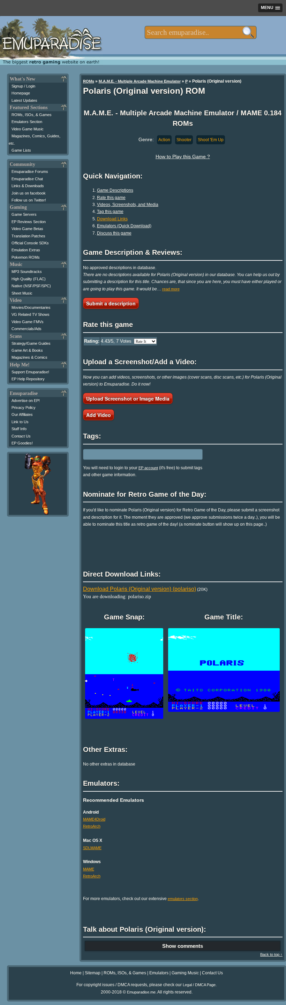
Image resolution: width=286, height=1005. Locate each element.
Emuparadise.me (141, 992)
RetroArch (91, 826)
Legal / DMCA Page (199, 985)
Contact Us (21, 436)
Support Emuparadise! (30, 372)
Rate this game (111, 197)
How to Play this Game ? (183, 156)
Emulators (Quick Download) (124, 225)
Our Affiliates (22, 414)
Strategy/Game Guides (31, 343)
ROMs (88, 81)
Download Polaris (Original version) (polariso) (139, 589)
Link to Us (20, 422)
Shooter (183, 139)
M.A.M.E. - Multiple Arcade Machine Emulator (140, 81)
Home (76, 972)
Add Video (98, 414)
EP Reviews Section (29, 222)
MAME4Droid (94, 819)
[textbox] (200, 32)
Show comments (182, 946)
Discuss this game (114, 233)
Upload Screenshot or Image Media (128, 398)
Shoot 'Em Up (211, 139)
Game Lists (21, 150)
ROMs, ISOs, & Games (32, 115)
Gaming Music (185, 972)
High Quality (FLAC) (29, 279)
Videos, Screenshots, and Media (127, 204)
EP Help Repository (28, 379)
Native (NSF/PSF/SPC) (31, 286)
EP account (148, 468)
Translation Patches (28, 236)
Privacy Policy (24, 407)
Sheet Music (22, 293)
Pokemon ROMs (26, 257)
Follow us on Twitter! (29, 200)
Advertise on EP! (26, 400)
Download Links (112, 218)
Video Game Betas (27, 229)
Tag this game (110, 211)
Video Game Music (28, 129)
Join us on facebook (29, 193)
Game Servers (24, 214)
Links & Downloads (28, 186)
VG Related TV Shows (31, 314)
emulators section (183, 899)
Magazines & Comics (29, 357)
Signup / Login (23, 86)
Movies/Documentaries (31, 307)
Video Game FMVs (28, 322)
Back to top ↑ (271, 954)
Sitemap (92, 972)
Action (164, 139)
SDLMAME (92, 848)
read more (171, 289)
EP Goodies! (22, 443)
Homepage (21, 93)
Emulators (158, 972)
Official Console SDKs (30, 243)
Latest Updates (24, 100)
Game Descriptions (115, 190)
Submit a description (111, 303)
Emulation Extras (26, 250)
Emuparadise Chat (27, 179)
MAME (88, 869)
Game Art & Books (27, 350)
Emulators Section (27, 122)
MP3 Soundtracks (27, 271)
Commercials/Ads (27, 329)
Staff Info (19, 429)
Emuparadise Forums (30, 171)
